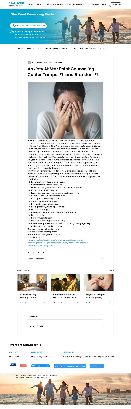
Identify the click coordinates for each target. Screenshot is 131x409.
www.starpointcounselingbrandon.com (23, 342)
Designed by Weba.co (105, 357)
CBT (39, 48)
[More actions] (102, 62)
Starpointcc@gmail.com (41, 356)
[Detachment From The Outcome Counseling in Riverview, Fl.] (65, 282)
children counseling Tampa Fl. (56, 48)
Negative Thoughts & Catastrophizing (96, 296)
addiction (30, 48)
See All (111, 270)
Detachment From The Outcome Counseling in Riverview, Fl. (64, 296)
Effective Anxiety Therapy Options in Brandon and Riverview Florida (31, 296)
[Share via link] (44, 252)
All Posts (20, 48)
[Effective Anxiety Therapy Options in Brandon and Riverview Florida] (32, 282)
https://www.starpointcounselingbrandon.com (36, 342)
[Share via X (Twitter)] (34, 252)
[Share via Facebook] (29, 252)
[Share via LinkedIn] (39, 252)
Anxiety (73, 48)
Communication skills (88, 48)
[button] (28, 25)
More (102, 48)
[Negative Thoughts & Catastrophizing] (98, 282)
